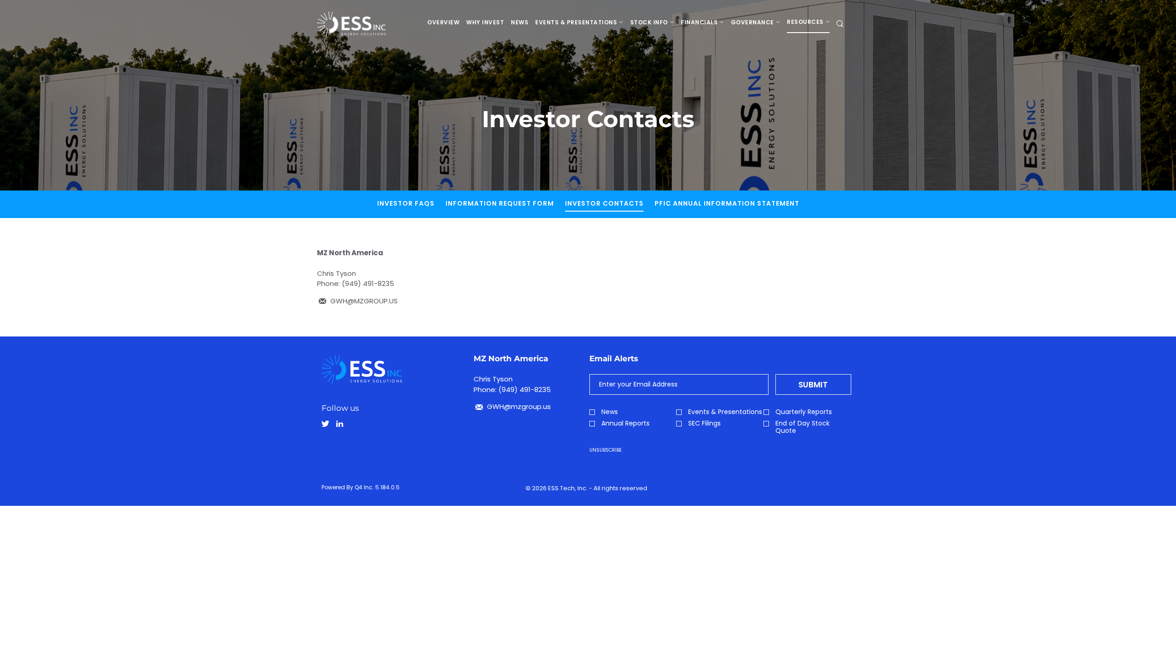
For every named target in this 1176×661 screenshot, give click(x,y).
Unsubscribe (605, 450)
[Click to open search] (840, 24)
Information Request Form (500, 203)
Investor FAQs (406, 203)
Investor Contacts (604, 203)
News (609, 412)
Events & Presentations (725, 412)
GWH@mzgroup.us (518, 406)
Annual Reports (625, 423)
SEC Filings (704, 423)
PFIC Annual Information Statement (727, 203)
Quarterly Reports (803, 412)
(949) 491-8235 (368, 283)
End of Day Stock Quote (802, 427)
